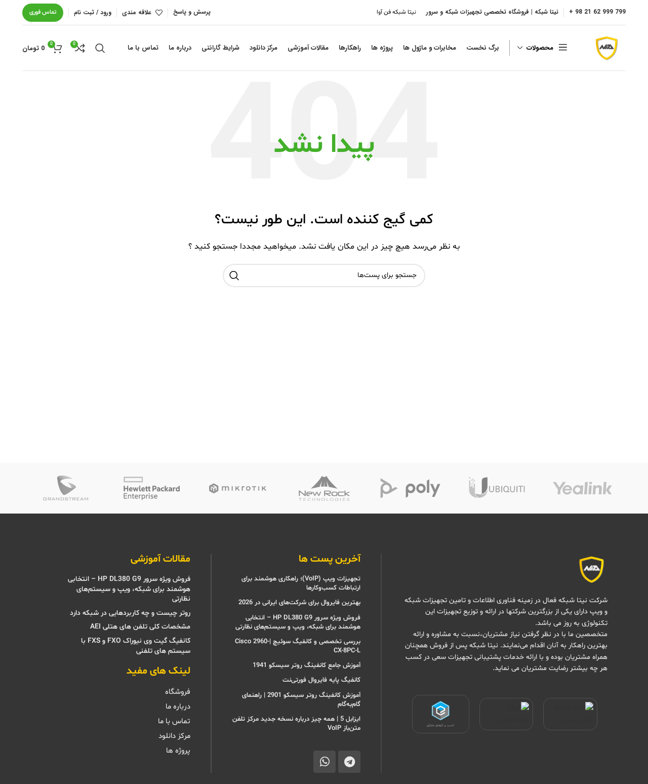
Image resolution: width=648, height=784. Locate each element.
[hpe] (151, 488)
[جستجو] (100, 48)
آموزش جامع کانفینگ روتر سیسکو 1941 (305, 665)
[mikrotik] (238, 488)
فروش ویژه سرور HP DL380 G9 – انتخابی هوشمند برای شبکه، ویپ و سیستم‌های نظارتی (297, 622)
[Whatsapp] (324, 762)
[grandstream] (65, 488)
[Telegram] (349, 762)
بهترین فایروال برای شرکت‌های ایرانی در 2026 (299, 602)
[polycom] (410, 488)
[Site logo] (605, 48)
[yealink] (583, 488)
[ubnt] (496, 488)
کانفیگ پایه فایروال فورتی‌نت (321, 680)
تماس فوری (42, 12)
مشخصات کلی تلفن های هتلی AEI (140, 627)
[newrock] (324, 488)
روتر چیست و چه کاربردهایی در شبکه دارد (130, 613)
